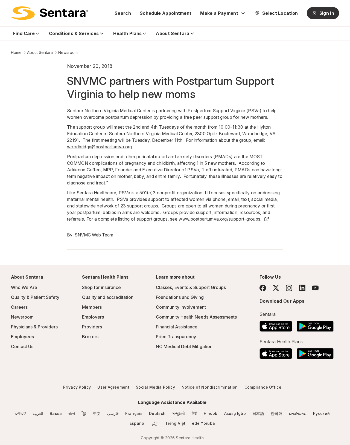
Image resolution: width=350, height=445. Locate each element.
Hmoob (211, 413)
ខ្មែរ (83, 413)
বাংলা (71, 413)
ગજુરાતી (178, 413)
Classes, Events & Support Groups (191, 287)
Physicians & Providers (34, 327)
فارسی (113, 413)
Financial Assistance (176, 327)
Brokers (90, 336)
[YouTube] (315, 287)
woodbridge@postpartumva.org (99, 146)
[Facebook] (262, 288)
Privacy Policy (77, 387)
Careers (19, 307)
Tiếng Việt (175, 423)
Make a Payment (219, 13)
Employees (22, 336)
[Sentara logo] (49, 13)
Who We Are (24, 287)
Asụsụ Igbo (235, 413)
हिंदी (194, 413)
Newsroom (68, 52)
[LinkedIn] (302, 288)
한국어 (276, 413)
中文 (97, 413)
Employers (93, 317)
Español (137, 423)
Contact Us (22, 346)
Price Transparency (176, 336)
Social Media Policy (155, 387)
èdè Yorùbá (203, 423)
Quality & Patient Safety (35, 297)
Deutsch (157, 413)
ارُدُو (155, 423)
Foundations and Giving (180, 297)
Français (133, 413)
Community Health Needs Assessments (196, 317)
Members (92, 307)
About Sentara (40, 52)
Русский (321, 413)
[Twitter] (276, 288)
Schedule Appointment (165, 13)
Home (16, 52)
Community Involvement (181, 307)
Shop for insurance (101, 287)
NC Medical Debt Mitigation (184, 346)
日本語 (258, 413)
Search (123, 13)
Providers (92, 327)
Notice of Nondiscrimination (210, 387)
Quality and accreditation (107, 297)
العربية (38, 413)
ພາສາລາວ (298, 413)
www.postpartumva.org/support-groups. (220, 219)
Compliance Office (262, 387)
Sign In (326, 13)
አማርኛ (20, 413)
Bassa (56, 413)
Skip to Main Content (8, 8)
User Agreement (113, 387)
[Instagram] (289, 288)
